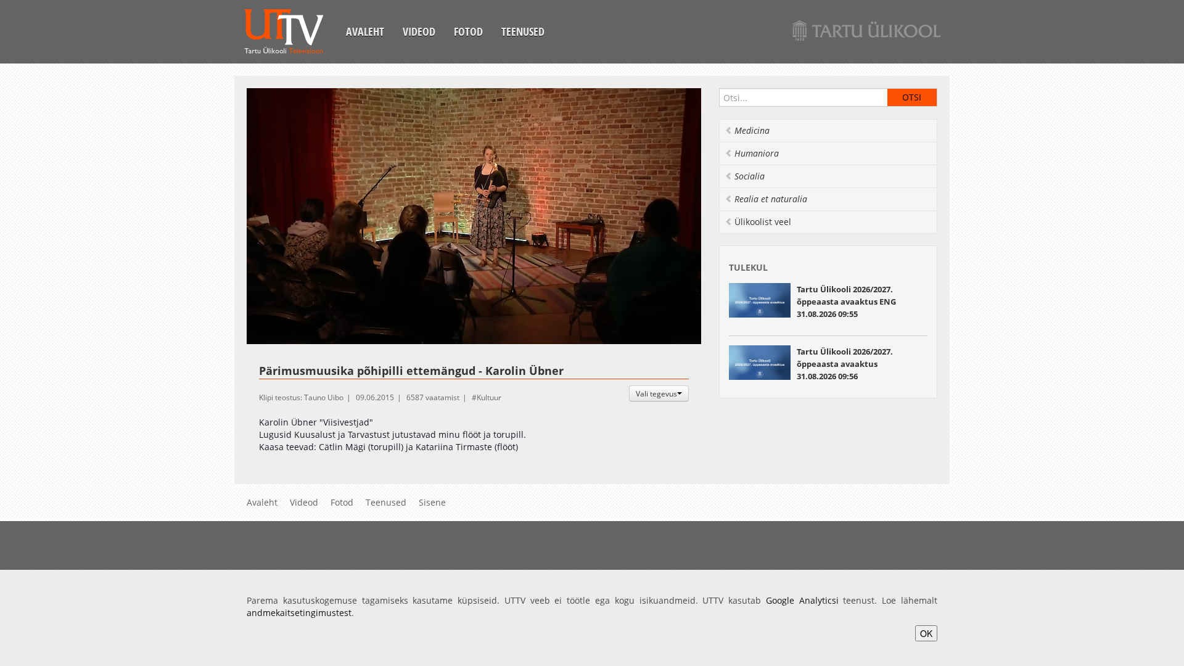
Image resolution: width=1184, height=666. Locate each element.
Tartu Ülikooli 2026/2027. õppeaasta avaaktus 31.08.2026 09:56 (845, 364)
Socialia (749, 176)
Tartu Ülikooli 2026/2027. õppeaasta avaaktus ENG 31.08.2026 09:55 (846, 301)
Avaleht (365, 31)
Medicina (752, 130)
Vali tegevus (656, 393)
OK (926, 633)
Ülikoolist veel (762, 222)
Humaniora (756, 153)
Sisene (432, 502)
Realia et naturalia (770, 199)
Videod (419, 31)
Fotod (468, 31)
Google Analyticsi (802, 600)
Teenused (523, 31)
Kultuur (489, 397)
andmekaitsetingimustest (299, 613)
